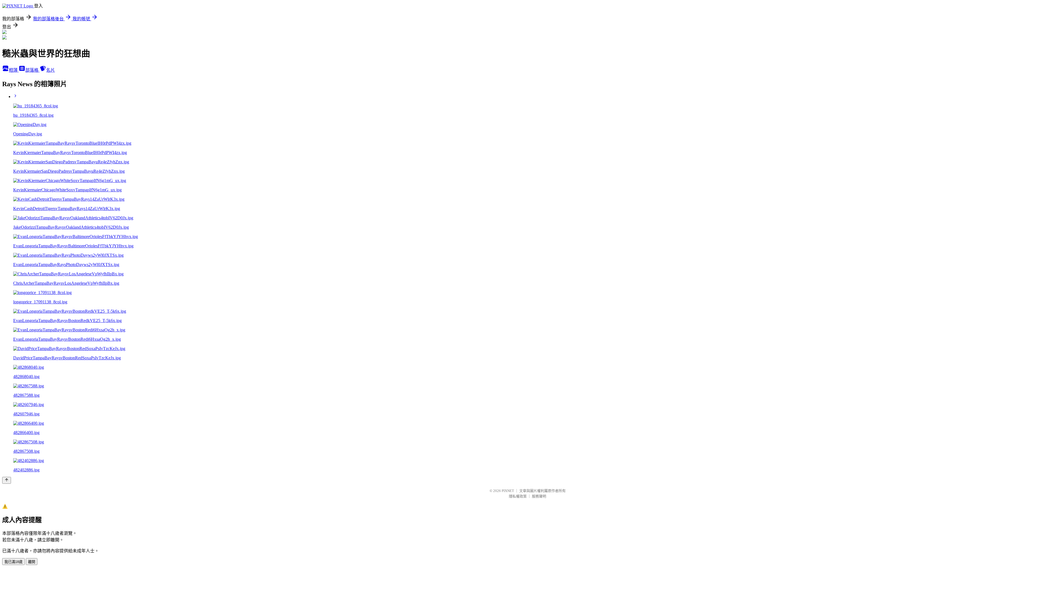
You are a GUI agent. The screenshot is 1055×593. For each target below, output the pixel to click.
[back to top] (6, 480)
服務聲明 (539, 496)
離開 (31, 562)
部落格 (32, 70)
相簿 (14, 70)
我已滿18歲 (13, 562)
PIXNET (508, 491)
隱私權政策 (518, 496)
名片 (50, 70)
